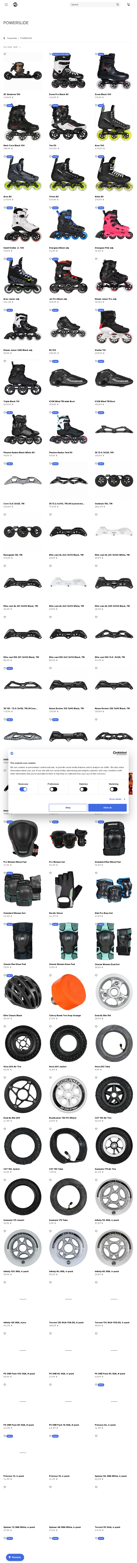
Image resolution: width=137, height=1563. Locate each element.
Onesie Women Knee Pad (62, 964)
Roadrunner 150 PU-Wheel (62, 1118)
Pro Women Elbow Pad (14, 862)
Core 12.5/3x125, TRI (13, 503)
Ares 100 (99, 145)
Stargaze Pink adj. (104, 248)
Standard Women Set (14, 913)
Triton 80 (54, 196)
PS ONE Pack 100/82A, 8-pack (19, 1373)
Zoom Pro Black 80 (58, 94)
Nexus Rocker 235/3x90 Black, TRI (112, 708)
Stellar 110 (100, 350)
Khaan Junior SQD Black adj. (18, 350)
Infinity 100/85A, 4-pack (16, 1271)
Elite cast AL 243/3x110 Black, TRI (66, 555)
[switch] (53, 789)
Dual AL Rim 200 (11, 1118)
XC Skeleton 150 (11, 94)
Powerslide (12, 38)
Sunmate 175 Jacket (13, 1220)
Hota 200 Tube (102, 1066)
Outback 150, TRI (103, 503)
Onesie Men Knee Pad (14, 964)
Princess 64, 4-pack (105, 1425)
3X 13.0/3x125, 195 (104, 452)
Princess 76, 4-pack (59, 1476)
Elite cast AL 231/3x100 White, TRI (112, 555)
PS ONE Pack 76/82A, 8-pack (64, 1425)
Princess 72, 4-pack (13, 1476)
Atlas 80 (99, 196)
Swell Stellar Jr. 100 (13, 248)
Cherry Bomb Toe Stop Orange (65, 1015)
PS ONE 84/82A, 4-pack (61, 1373)
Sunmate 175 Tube (58, 1220)
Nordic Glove (56, 913)
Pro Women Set (57, 862)
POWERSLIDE (26, 38)
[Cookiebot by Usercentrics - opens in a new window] (115, 753)
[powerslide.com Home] (15, 4)
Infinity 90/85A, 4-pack (107, 1220)
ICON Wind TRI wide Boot (62, 401)
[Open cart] (128, 4)
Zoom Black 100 (103, 94)
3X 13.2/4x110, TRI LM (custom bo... (67, 503)
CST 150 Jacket (11, 1169)
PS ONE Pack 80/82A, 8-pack (18, 1425)
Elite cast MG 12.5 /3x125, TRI (110, 657)
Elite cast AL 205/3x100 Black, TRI (112, 606)
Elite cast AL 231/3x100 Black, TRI (20, 606)
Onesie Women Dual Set (107, 964)
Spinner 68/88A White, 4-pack (65, 1527)
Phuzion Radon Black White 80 (19, 452)
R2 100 (52, 350)
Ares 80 (7, 196)
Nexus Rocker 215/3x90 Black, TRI (66, 708)
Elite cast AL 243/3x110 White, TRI (66, 606)
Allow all (107, 807)
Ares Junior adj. (11, 299)
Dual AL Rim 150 (103, 1015)
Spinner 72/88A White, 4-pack (19, 1527)
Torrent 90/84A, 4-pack (107, 1527)
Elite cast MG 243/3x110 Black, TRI (67, 657)
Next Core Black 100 (14, 145)
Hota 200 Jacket (57, 1066)
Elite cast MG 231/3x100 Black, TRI (21, 657)
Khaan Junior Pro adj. (106, 299)
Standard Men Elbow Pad (108, 862)
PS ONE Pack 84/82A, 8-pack (110, 1373)
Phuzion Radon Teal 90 (60, 452)
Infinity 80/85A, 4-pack (107, 1271)
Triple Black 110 (11, 401)
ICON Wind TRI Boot (105, 401)
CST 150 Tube (56, 1169)
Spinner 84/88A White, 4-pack (111, 1476)
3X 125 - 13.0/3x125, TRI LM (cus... (20, 708)
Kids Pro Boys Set (104, 913)
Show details (115, 799)
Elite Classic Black (12, 1015)
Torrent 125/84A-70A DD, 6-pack (66, 1322)
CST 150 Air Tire (103, 1118)
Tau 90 (52, 145)
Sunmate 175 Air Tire (105, 1169)
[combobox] (93, 4)
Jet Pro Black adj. (58, 299)
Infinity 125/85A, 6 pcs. (15, 1322)
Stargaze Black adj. (59, 248)
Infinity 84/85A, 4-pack (61, 1271)
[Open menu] (6, 4)
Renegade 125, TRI (12, 555)
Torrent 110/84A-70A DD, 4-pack (112, 1322)
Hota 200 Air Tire (12, 1066)
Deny (68, 807)
